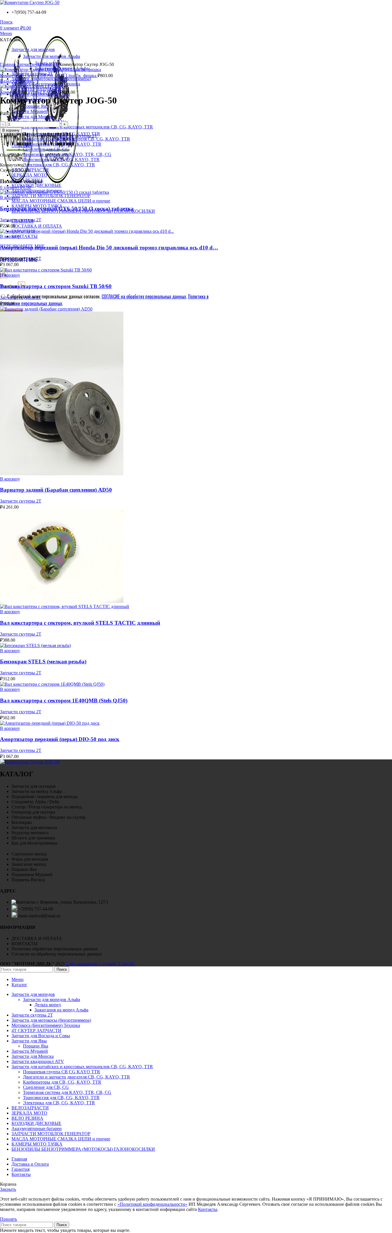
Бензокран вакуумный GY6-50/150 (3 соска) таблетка (67, 209)
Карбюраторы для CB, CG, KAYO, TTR (62, 144)
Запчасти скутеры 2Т (38, 64)
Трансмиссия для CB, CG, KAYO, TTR (61, 159)
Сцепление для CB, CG (46, 149)
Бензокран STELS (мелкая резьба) (43, 661)
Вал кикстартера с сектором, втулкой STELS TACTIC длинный (80, 623)
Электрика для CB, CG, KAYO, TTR (59, 164)
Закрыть (8, 1189)
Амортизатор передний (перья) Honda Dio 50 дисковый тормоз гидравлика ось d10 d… (109, 248)
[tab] (201, 145)
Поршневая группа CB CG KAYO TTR (61, 1071)
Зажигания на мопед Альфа (61, 1009)
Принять (8, 1219)
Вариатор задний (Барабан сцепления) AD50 (56, 490)
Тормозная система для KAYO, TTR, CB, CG (67, 154)
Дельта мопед (47, 1004)
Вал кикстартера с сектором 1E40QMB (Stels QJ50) (63, 700)
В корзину (11, 130)
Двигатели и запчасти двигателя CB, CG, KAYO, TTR (76, 138)
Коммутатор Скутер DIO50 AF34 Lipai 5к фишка (49, 75)
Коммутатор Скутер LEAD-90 (30, 92)
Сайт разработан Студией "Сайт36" (100, 963)
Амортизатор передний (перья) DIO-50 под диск (59, 739)
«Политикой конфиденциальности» (152, 1204)
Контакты (207, 1209)
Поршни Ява (35, 106)
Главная (8, 64)
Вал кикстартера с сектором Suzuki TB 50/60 (56, 286)
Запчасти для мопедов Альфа (51, 999)
